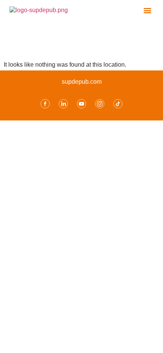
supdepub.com (82, 81)
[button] (147, 10)
